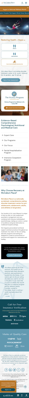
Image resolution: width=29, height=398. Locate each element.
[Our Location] (22, 395)
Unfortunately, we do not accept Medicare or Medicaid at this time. (14, 311)
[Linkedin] (10, 369)
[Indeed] (18, 369)
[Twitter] (14, 369)
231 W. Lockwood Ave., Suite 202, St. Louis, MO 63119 (14, 374)
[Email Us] (18, 395)
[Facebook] (6, 369)
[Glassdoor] (22, 369)
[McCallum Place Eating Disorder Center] (7, 3)
